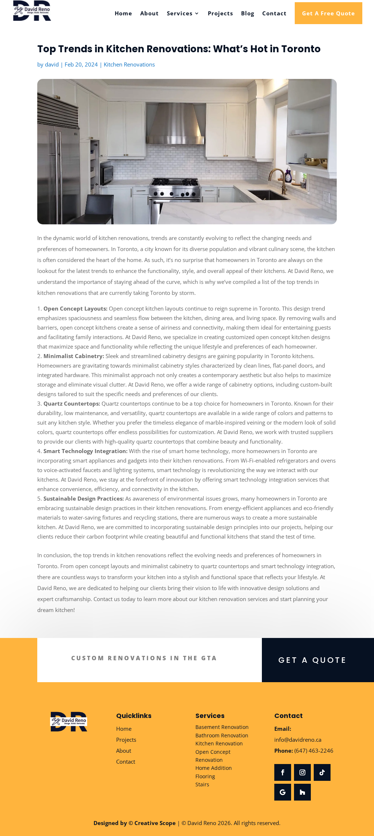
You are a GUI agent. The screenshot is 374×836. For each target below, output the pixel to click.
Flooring (205, 776)
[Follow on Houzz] (302, 792)
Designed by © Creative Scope (135, 822)
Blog (247, 14)
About (149, 14)
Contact (274, 14)
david (52, 64)
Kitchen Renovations (129, 64)
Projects (220, 14)
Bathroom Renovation (221, 735)
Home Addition (213, 767)
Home (123, 14)
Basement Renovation (222, 726)
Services (179, 14)
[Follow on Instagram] (302, 772)
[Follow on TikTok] (322, 772)
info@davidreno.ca (297, 739)
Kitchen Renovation (219, 743)
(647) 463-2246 (313, 750)
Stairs (202, 784)
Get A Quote (312, 660)
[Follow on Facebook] (282, 772)
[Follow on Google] (282, 792)
